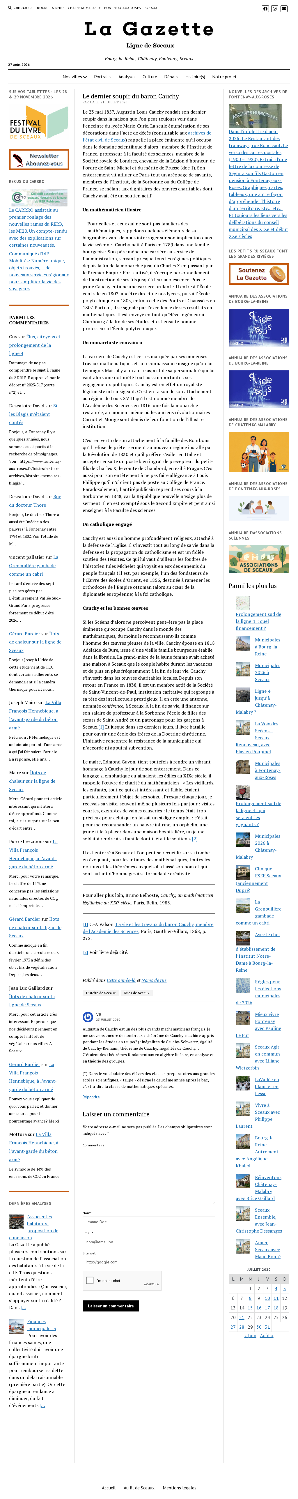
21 (241, 1317)
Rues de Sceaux (136, 993)
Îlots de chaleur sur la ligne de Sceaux (35, 642)
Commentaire (93, 1145)
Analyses (127, 76)
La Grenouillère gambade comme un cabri (33, 565)
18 (276, 1308)
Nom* (87, 1213)
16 (259, 1308)
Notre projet (224, 76)
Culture (150, 76)
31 (267, 1327)
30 (259, 1327)
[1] (101, 727)
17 (267, 1308)
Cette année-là (121, 980)
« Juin (250, 1335)
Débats (171, 76)
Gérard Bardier (24, 633)
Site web (89, 1253)
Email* (88, 1233)
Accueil (109, 1488)
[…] (24, 1307)
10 (267, 1298)
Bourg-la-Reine (50, 8)
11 (276, 1298)
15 (250, 1308)
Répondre (91, 1096)
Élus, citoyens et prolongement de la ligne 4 (35, 345)
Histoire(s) (195, 76)
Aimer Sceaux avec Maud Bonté (268, 1249)
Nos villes (72, 76)
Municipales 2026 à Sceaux (267, 672)
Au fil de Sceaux (139, 1488)
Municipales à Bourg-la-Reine (267, 647)
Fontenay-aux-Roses (122, 8)
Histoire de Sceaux (101, 993)
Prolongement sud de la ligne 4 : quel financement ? (258, 621)
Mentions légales (179, 1488)
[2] (195, 838)
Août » (267, 1335)
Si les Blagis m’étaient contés (33, 414)
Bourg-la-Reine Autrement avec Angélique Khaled (257, 1151)
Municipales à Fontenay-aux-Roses (268, 770)
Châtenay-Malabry (84, 8)
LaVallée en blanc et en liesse (267, 1086)
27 (233, 1327)
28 (241, 1327)
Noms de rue (153, 980)
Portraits (102, 76)
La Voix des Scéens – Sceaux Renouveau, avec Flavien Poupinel (257, 737)
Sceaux (151, 8)
